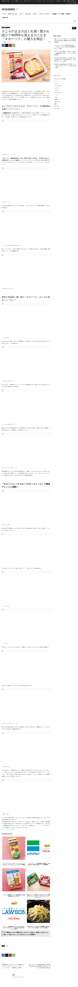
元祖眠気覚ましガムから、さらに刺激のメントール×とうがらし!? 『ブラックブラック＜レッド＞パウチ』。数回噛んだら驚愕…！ (13, 966)
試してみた (57, 106)
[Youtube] (75, 3)
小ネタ (56, 97)
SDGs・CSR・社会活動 (60, 79)
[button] (74, 21)
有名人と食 (57, 101)
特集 (55, 104)
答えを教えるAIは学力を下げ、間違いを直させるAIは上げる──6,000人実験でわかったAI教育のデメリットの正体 (65, 59)
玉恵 (4, 41)
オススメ (56, 83)
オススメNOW (57, 85)
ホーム (3, 25)
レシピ (56, 95)
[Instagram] (69, 3)
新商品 (7, 25)
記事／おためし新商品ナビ (8, 829)
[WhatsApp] (13, 45)
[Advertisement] (37, 8)
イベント (56, 81)
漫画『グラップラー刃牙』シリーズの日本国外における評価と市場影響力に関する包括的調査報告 (65, 40)
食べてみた (8, 27)
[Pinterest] (10, 45)
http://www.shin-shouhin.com (18, 977)
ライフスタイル (58, 92)
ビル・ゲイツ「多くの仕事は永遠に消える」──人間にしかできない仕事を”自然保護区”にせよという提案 (65, 47)
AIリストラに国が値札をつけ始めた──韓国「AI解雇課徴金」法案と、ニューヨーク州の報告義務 (65, 53)
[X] (71, 3)
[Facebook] (67, 3)
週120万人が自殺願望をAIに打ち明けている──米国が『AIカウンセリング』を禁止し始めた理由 (65, 66)
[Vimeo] (73, 3)
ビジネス (56, 88)
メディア (56, 90)
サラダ (7, 946)
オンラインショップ (39, 825)
